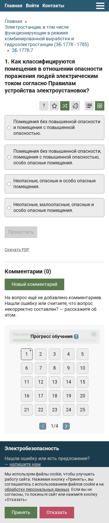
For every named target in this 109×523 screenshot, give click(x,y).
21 (26, 410)
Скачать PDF (17, 249)
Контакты (53, 5)
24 (68, 410)
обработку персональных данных (37, 489)
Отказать (57, 512)
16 (26, 396)
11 (26, 382)
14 (68, 382)
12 (40, 382)
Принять (21, 512)
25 (82, 410)
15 (82, 382)
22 (40, 410)
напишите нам (25, 464)
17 (40, 396)
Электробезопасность (32, 448)
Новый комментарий (34, 284)
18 (54, 396)
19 (68, 396)
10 (82, 368)
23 (54, 410)
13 (54, 382)
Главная (13, 5)
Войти (32, 5)
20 (82, 396)
